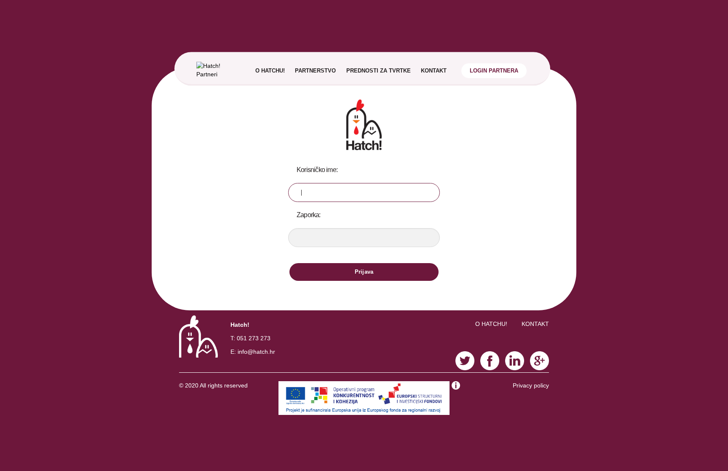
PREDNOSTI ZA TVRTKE (378, 70)
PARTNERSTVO (315, 70)
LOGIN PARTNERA (494, 70)
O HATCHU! (270, 70)
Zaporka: (309, 214)
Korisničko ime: (317, 169)
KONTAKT (434, 70)
